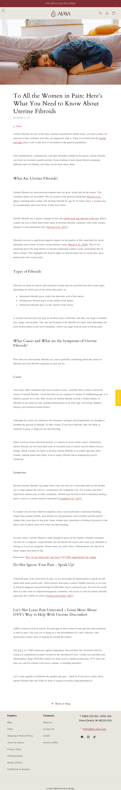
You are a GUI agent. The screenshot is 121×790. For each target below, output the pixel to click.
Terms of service (15, 742)
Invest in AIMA (50, 742)
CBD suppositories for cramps (81, 557)
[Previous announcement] (6, 3)
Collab (46, 736)
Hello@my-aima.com (94, 729)
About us (47, 722)
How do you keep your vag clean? (43, 557)
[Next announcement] (115, 3)
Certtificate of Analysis (18, 769)
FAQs (10, 729)
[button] (3, 10)
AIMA (55, 788)
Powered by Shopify (66, 788)
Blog (9, 722)
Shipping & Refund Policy (20, 736)
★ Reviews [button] (118, 398)
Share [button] (18, 126)
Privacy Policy (14, 749)
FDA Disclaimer (15, 756)
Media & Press (14, 762)
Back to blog (62, 703)
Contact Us (48, 729)
